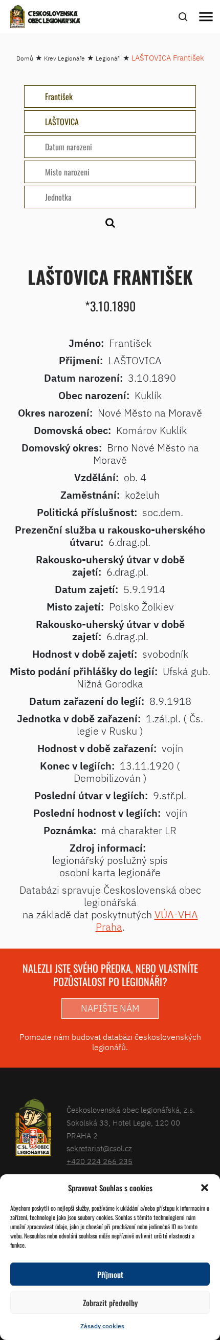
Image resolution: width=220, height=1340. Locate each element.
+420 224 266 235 (100, 1161)
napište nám (110, 1008)
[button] (205, 1188)
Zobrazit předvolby (110, 1302)
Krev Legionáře (64, 58)
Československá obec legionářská (54, 18)
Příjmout (110, 1274)
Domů (24, 58)
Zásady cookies (102, 1326)
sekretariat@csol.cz (99, 1148)
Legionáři (108, 58)
